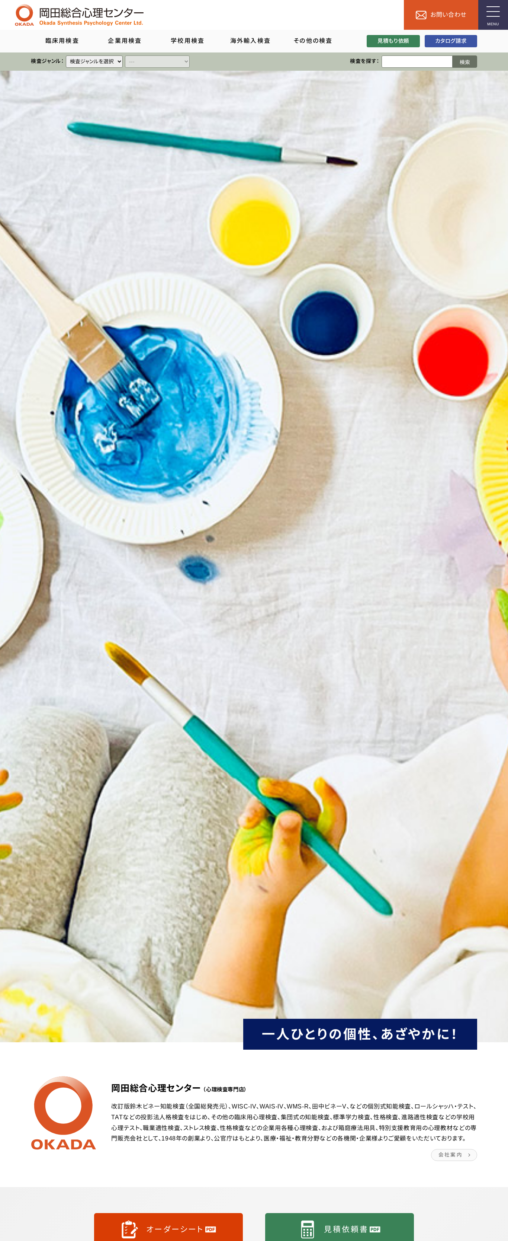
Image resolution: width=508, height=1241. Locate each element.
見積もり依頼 (393, 41)
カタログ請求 (450, 41)
